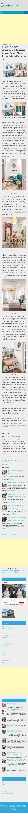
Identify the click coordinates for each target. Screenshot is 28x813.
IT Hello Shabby (8, 808)
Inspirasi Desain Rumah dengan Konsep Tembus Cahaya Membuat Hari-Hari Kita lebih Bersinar (17, 507)
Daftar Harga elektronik (6, 658)
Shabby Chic (14, 809)
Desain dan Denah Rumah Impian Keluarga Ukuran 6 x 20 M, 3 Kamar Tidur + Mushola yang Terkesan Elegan (16, 760)
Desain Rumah (5, 456)
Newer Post (4, 534)
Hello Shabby (23, 806)
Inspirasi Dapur (5, 642)
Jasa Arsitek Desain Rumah (7, 793)
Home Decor (6, 571)
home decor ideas (9, 572)
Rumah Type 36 (5, 655)
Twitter (17, 460)
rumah (13, 90)
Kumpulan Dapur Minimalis (7, 644)
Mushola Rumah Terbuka (6, 660)
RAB (3, 662)
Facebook (11, 460)
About (3, 782)
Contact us (4, 784)
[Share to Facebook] (6, 464)
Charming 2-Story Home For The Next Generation (16, 738)
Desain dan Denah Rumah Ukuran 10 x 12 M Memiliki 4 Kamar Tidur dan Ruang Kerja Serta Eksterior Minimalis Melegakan (15, 731)
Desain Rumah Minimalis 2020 (15, 456)
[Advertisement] (14, 29)
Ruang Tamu (4, 639)
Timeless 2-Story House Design (13, 724)
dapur (3, 633)
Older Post (23, 534)
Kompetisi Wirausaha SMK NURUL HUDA (9, 795)
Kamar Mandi (4, 651)
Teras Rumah (4, 637)
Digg (11, 461)
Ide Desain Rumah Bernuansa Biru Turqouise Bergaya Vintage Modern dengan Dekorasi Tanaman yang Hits (14, 53)
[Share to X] (5, 464)
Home (14, 534)
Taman (3, 648)
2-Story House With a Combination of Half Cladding (16, 718)
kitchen (16, 572)
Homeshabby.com (6, 80)
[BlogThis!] (4, 464)
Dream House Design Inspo (12, 703)
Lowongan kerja (5, 789)
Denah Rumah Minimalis (6, 628)
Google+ (23, 460)
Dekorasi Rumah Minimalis (21, 808)
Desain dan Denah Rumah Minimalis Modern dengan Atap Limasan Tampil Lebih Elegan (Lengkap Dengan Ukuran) (16, 494)
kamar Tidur (4, 646)
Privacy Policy (4, 786)
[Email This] (3, 464)
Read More (13, 479)
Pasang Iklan (4, 791)
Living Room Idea (17, 571)
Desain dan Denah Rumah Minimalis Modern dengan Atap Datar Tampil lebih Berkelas (16, 472)
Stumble (5, 461)
